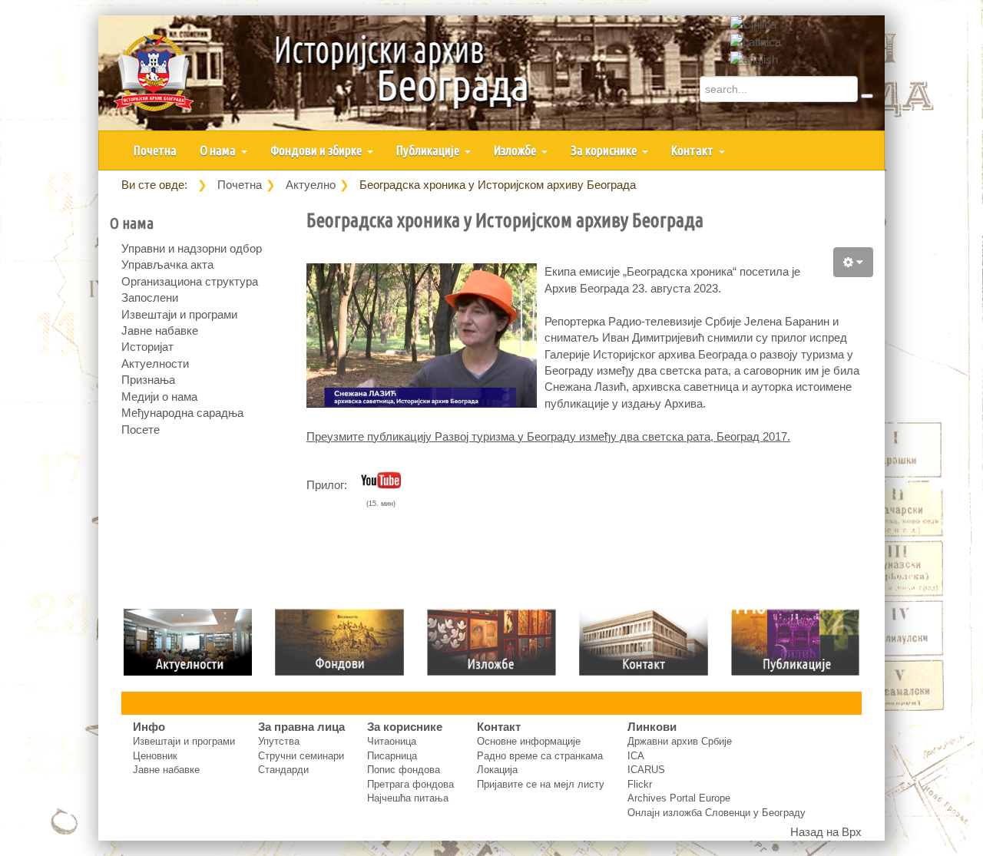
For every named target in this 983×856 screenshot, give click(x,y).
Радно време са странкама (540, 756)
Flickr (639, 784)
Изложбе (516, 150)
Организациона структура (189, 281)
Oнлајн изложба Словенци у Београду (716, 812)
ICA (635, 756)
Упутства (279, 741)
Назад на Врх (826, 831)
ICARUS (646, 769)
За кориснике (605, 150)
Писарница (392, 756)
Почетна (155, 150)
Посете (140, 429)
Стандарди (283, 769)
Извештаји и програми (179, 314)
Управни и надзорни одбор (191, 248)
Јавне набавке (159, 330)
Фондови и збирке (317, 150)
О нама (219, 150)
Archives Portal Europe (678, 798)
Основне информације (529, 741)
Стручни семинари (301, 756)
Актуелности (155, 363)
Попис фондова (403, 769)
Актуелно (311, 184)
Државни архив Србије (679, 741)
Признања (148, 379)
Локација (497, 769)
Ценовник (155, 756)
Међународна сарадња (182, 412)
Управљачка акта (167, 264)
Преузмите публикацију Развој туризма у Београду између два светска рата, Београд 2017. (548, 436)
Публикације (429, 150)
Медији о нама (159, 396)
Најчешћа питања (407, 798)
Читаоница (391, 741)
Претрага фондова (410, 784)
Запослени (149, 297)
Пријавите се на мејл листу (540, 784)
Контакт (693, 150)
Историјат (147, 346)
